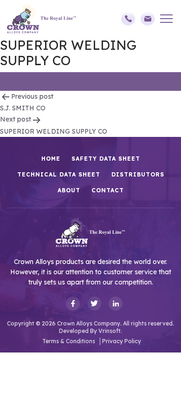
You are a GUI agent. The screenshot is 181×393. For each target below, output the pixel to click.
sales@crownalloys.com (150, 19)
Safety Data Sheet (105, 158)
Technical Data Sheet (58, 174)
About (69, 190)
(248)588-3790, (131, 19)
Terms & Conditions (68, 341)
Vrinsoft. (110, 330)
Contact (107, 190)
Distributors (137, 174)
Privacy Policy (121, 341)
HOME (50, 158)
